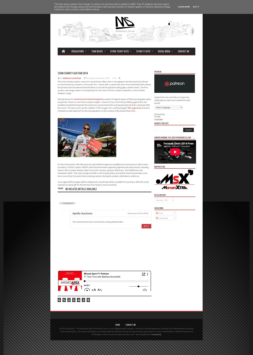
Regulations (77, 51)
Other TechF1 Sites (119, 51)
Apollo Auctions (82, 213)
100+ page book (134, 108)
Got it (196, 7)
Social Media (164, 51)
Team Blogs (97, 51)
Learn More (184, 7)
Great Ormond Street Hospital (87, 99)
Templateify (156, 334)
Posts (160, 213)
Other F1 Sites (143, 51)
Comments (163, 218)
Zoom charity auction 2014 (73, 73)
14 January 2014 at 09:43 (137, 213)
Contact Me (183, 51)
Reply (146, 226)
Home (117, 324)
